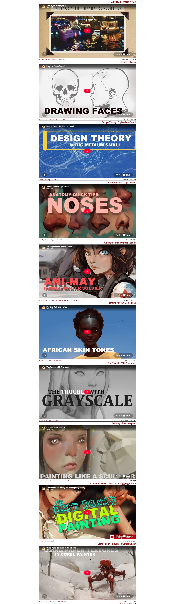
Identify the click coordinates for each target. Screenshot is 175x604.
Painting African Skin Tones (122, 302)
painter (50, 59)
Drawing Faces (128, 61)
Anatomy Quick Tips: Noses (122, 182)
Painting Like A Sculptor (124, 423)
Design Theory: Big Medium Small (119, 122)
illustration (49, 119)
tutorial (64, 59)
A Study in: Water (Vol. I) (123, 1)
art (40, 59)
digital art (45, 59)
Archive (126, 603)
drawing (41, 180)
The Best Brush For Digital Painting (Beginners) (112, 483)
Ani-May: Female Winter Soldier (120, 242)
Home (121, 603)
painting (55, 59)
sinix (60, 59)
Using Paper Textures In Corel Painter (117, 543)
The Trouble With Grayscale (122, 363)
